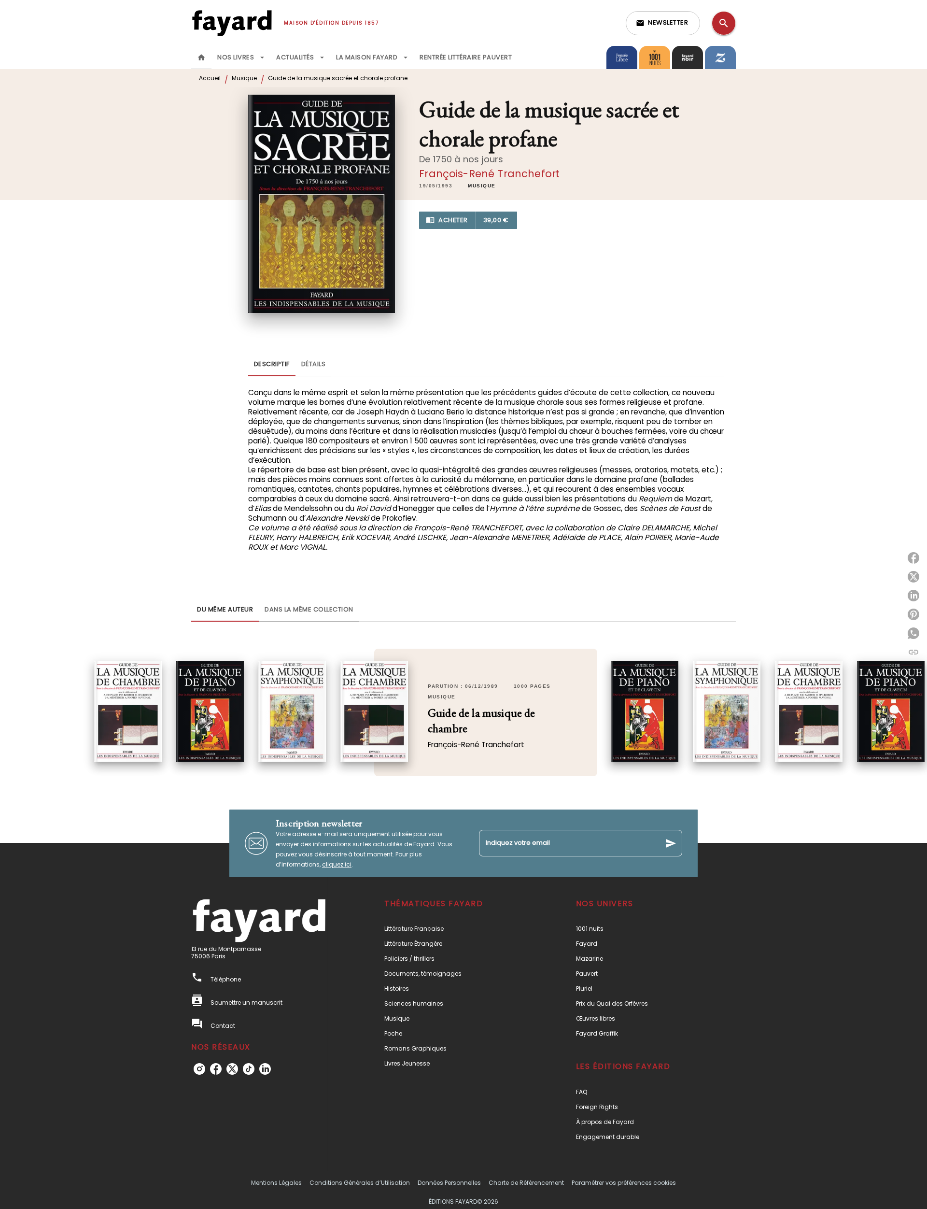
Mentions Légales (276, 1183)
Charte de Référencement (526, 1183)
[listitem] (199, 1069)
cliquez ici (336, 864)
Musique (244, 78)
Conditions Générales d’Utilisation (359, 1183)
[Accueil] (231, 23)
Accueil (210, 78)
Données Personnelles (449, 1183)
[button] (663, 23)
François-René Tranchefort (489, 174)
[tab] (201, 57)
